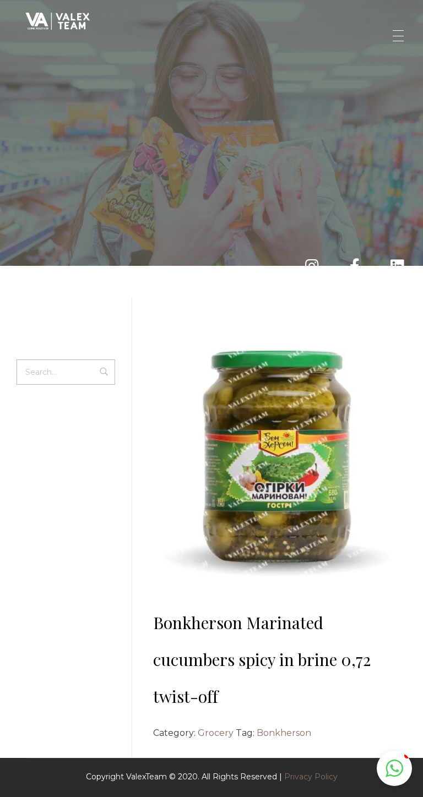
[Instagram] (290, 466)
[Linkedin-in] (307, 466)
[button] (394, 768)
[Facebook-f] (272, 466)
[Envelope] (254, 466)
